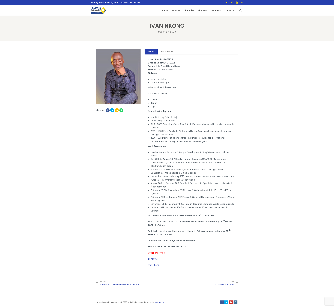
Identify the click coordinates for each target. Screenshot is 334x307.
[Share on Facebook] (108, 110)
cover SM (152, 258)
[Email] (117, 110)
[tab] (151, 51)
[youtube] (237, 2)
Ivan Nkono (153, 265)
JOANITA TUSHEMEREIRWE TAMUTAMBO (120, 283)
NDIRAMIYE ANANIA (224, 284)
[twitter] (227, 2)
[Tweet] (112, 110)
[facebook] (232, 2)
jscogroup (159, 302)
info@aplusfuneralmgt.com (105, 2)
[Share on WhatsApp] (121, 110)
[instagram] (242, 2)
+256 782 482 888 (132, 2)
